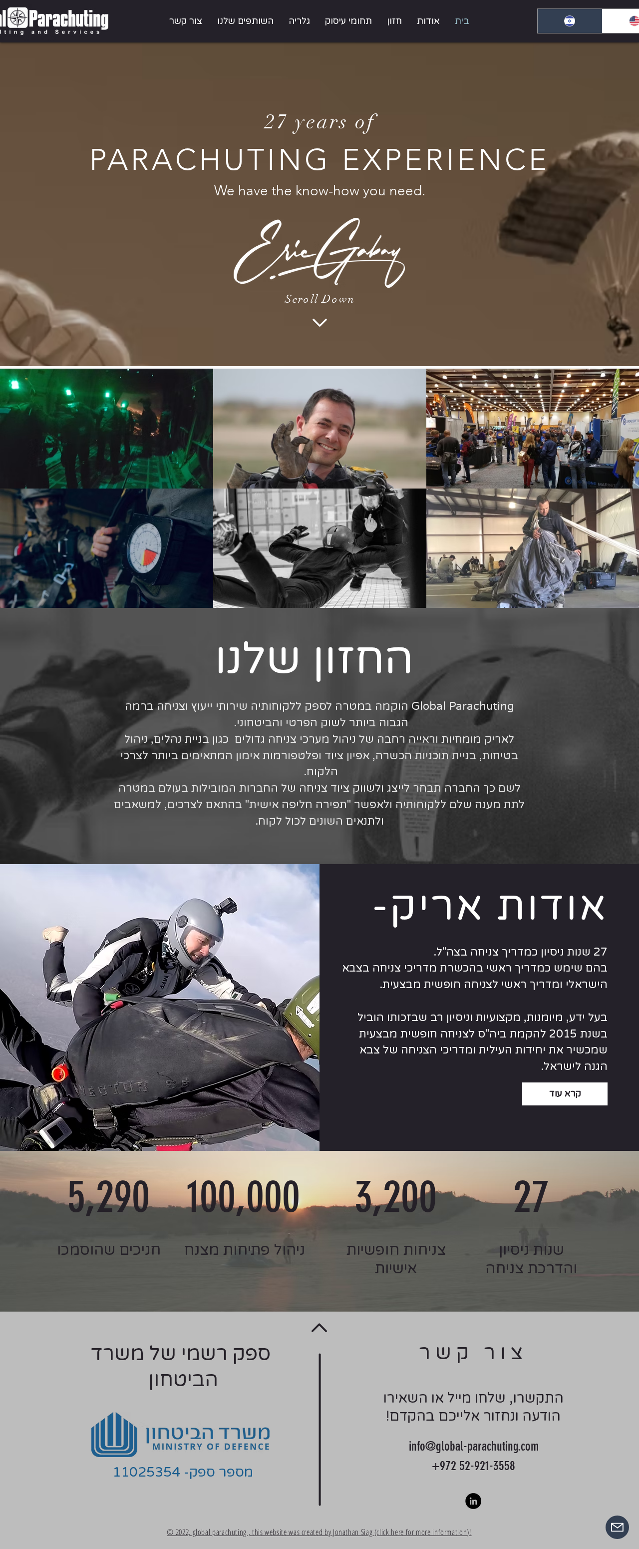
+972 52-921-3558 (473, 1466)
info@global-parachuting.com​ (474, 1446)
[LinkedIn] (473, 1501)
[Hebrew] (570, 21)
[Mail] (617, 1527)
